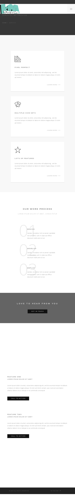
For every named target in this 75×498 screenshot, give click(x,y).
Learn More (52, 84)
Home (4, 23)
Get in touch (37, 311)
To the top (54, 491)
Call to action (18, 398)
